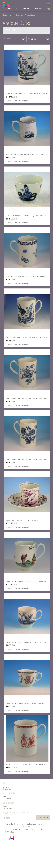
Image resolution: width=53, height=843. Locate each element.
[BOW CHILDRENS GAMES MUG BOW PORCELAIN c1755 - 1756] (27, 738)
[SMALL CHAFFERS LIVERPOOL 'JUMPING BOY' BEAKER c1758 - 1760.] (27, 190)
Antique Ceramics (16, 15)
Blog (4, 797)
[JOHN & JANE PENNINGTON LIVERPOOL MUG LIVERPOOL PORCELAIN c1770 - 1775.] (27, 68)
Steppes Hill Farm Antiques (18, 100)
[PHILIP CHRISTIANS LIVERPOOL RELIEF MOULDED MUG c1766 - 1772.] (27, 128)
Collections (7, 799)
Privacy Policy (29, 829)
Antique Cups (30, 15)
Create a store (8, 808)
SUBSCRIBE (43, 818)
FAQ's (5, 806)
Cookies (41, 829)
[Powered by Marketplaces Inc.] (11, 839)
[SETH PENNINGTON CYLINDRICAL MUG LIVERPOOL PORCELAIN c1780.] (27, 250)
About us (6, 787)
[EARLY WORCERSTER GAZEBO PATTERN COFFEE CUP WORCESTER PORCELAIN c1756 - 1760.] (27, 616)
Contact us (7, 789)
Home (5, 15)
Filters (7, 39)
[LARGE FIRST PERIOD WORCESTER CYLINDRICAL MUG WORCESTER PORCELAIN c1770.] (27, 372)
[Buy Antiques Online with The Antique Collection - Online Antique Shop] (12, 5)
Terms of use (16, 829)
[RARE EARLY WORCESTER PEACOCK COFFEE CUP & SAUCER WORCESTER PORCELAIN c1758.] (27, 494)
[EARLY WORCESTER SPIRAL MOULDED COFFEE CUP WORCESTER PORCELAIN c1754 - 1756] (27, 677)
